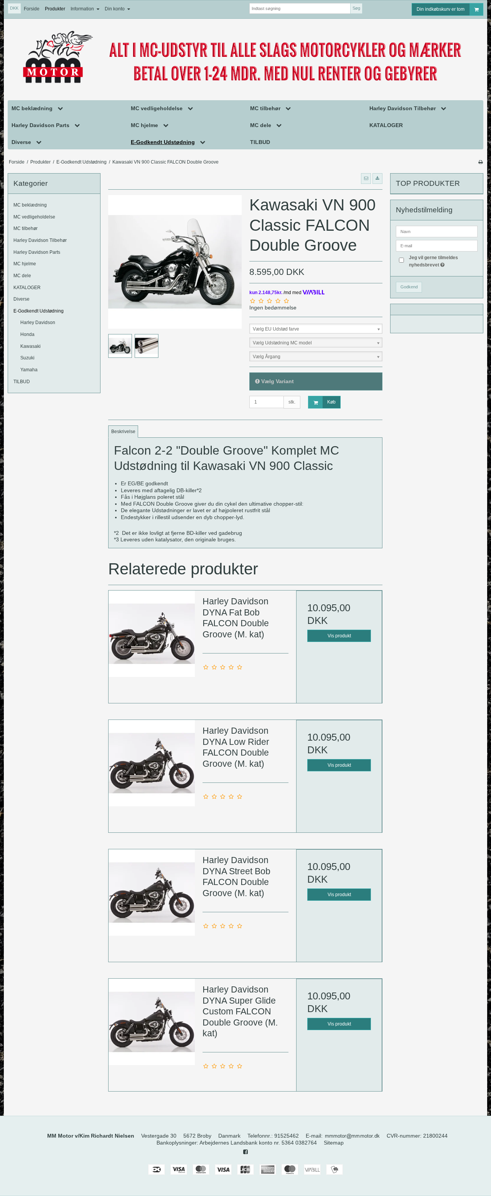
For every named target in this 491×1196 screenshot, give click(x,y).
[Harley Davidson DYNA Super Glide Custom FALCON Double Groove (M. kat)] (151, 1022)
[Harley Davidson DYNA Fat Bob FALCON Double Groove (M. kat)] (151, 634)
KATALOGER (27, 287)
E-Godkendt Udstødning (38, 311)
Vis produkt (339, 636)
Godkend (409, 287)
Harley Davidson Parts (36, 252)
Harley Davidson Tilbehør (40, 240)
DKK (14, 8)
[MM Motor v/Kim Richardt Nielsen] (245, 58)
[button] (366, 178)
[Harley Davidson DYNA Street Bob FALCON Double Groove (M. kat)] (151, 892)
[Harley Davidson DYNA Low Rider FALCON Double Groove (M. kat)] (151, 763)
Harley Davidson (37, 322)
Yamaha (29, 369)
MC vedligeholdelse (34, 217)
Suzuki (27, 358)
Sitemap (334, 1143)
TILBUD (21, 381)
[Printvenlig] (480, 162)
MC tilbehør (25, 228)
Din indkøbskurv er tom (441, 9)
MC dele (22, 275)
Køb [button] (331, 402)
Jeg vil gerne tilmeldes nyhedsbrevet (443, 260)
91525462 (286, 1136)
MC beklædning (30, 205)
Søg (356, 8)
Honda (27, 334)
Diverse (21, 299)
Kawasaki (30, 346)
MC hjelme (24, 263)
